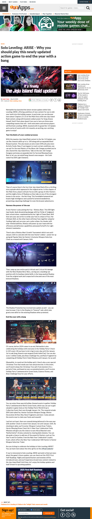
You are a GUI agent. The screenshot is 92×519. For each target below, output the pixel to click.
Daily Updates (23, 509)
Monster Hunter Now (61, 14)
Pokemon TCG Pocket (19, 14)
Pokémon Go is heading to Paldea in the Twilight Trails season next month (24, 504)
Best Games (13, 2)
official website (47, 449)
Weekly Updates (37, 509)
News (4, 2)
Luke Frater (5, 99)
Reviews (33, 2)
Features (23, 2)
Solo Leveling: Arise (16, 101)
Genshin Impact (35, 14)
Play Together (47, 14)
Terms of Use (47, 517)
